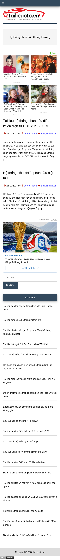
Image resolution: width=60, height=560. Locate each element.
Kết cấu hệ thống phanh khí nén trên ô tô (23, 511)
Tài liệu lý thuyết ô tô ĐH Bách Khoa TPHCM (25, 344)
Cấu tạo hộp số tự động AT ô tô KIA (20, 421)
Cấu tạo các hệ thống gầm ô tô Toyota (21, 441)
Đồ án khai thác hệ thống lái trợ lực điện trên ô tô (27, 472)
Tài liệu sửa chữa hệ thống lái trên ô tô (22, 320)
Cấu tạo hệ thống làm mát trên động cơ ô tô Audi (27, 354)
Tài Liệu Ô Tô (30, 14)
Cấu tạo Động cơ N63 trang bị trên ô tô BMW (25, 452)
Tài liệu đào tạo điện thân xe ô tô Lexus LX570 (26, 431)
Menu (30, 3)
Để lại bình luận (49, 133)
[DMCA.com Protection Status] (7, 558)
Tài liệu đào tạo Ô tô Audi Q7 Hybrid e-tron (24, 462)
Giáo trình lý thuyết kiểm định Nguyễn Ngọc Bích (27, 535)
